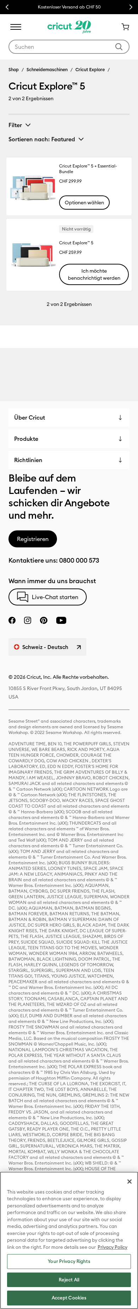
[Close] (129, 1181)
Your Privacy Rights (69, 1261)
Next (131, 7)
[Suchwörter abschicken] (119, 47)
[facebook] (12, 620)
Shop (13, 69)
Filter (15, 125)
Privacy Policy (112, 1247)
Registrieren (32, 538)
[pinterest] (43, 620)
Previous (7, 7)
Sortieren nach (41, 139)
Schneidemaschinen (47, 69)
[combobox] (69, 47)
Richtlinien (28, 459)
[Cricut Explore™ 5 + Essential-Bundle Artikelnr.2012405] (32, 186)
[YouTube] (61, 620)
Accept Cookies (69, 1298)
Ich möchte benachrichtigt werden (94, 274)
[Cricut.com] (69, 27)
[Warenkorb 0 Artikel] (122, 27)
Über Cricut (29, 417)
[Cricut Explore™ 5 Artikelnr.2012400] (32, 255)
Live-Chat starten (55, 597)
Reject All (69, 1279)
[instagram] (27, 620)
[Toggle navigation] (15, 27)
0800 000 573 (79, 560)
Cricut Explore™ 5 (76, 242)
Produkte (26, 438)
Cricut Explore (90, 69)
